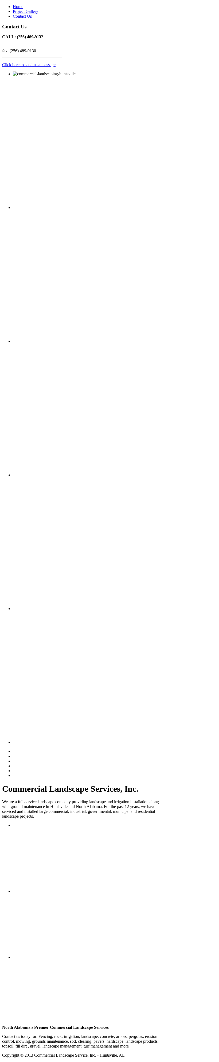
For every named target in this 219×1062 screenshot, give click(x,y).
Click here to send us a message (29, 64)
